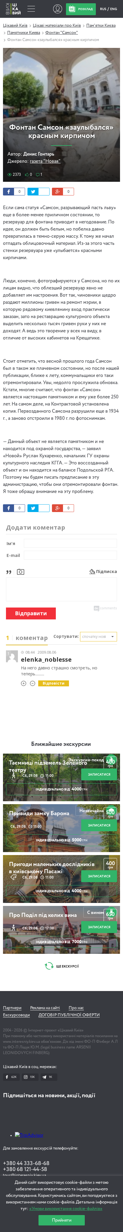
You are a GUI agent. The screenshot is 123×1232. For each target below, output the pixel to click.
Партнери (12, 1008)
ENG (113, 9)
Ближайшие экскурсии (61, 744)
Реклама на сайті (45, 1008)
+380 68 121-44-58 (25, 1169)
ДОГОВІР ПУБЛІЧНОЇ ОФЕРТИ (69, 1015)
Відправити (31, 613)
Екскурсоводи (16, 1015)
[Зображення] (20, 571)
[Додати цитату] (10, 571)
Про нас (76, 1008)
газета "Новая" (45, 161)
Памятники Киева (23, 33)
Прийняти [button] (61, 1220)
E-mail (13, 555)
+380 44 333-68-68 (26, 1163)
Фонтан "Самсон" (61, 33)
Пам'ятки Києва (101, 26)
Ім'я (11, 543)
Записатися (99, 774)
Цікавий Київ (15, 26)
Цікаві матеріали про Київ (57, 26)
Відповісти (53, 683)
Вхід (57, 9)
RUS (103, 9)
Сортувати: (66, 636)
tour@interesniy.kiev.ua (24, 1175)
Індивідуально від (61, 789)
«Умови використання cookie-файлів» (65, 1208)
